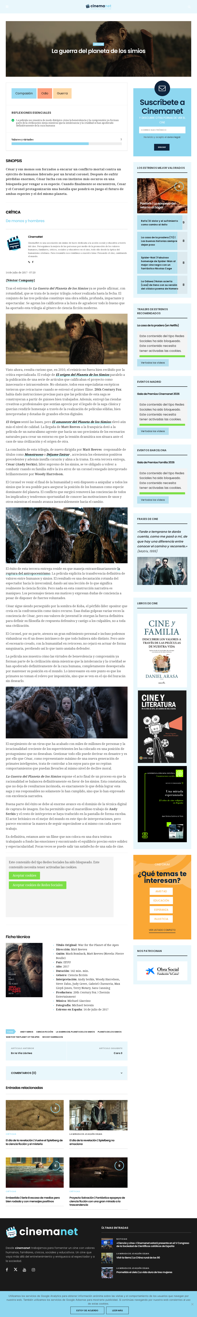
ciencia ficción (44, 1031)
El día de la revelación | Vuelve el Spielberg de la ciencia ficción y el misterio (34, 1142)
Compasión (24, 93)
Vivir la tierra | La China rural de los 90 (138, 1257)
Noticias (121, 1239)
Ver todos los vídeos (153, 362)
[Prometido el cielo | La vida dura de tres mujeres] (107, 1272)
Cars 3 (118, 1053)
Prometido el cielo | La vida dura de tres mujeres (144, 1272)
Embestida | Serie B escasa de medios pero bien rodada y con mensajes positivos (33, 1199)
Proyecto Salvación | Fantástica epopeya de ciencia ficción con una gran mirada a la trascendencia (97, 1201)
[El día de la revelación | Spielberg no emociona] (98, 1115)
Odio (44, 93)
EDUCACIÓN (161, 900)
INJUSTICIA (161, 919)
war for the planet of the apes (22, 1037)
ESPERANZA (161, 910)
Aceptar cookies (24, 875)
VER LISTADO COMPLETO (162, 930)
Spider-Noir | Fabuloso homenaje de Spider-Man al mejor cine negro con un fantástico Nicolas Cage (158, 263)
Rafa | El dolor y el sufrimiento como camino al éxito (159, 222)
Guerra (62, 93)
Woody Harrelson (52, 1037)
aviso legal (173, 137)
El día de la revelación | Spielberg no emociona (91, 1142)
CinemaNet (35, 237)
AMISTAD (161, 891)
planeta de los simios (110, 1031)
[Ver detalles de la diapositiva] (162, 971)
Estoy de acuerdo (87, 1310)
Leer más (117, 1310)
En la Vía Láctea (21, 1053)
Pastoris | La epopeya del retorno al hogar (158, 205)
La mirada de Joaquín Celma (85, 1134)
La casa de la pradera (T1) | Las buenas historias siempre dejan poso (159, 241)
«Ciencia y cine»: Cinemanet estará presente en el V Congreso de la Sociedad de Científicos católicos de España (152, 1244)
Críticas (98, 44)
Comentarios (23, 1073)
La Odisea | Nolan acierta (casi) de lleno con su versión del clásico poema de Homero (159, 285)
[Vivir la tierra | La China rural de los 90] (107, 1258)
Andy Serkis (26, 1031)
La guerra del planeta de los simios (75, 1031)
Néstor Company (20, 280)
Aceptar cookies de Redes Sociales (38, 885)
